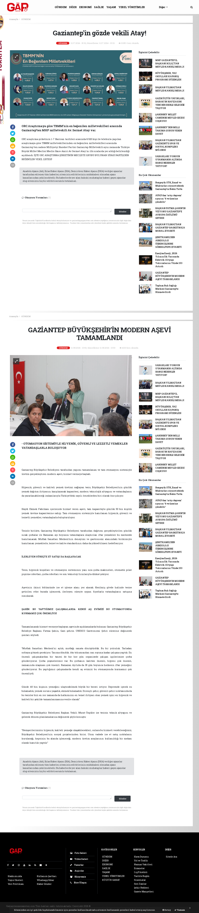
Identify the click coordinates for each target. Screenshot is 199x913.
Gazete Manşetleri (144, 891)
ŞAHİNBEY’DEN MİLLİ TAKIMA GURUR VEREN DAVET (168, 130)
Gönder (122, 211)
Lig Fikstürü (140, 872)
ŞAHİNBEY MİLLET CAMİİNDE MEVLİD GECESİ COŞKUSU (170, 117)
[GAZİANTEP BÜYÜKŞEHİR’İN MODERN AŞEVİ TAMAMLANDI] (71, 395)
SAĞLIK (99, 7)
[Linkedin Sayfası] (31, 865)
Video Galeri (81, 859)
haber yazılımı (99, 906)
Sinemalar (140, 879)
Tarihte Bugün (141, 876)
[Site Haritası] (42, 865)
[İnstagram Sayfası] (20, 865)
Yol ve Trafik (141, 860)
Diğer (162, 7)
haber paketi (115, 906)
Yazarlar (79, 864)
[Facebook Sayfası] (9, 865)
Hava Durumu (141, 856)
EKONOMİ (85, 7)
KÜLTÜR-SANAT (111, 879)
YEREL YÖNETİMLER (131, 7)
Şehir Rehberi (141, 887)
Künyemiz (80, 876)
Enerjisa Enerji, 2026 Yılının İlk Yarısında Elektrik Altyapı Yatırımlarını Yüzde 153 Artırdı (168, 260)
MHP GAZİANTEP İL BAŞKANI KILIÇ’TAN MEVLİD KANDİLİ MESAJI (169, 63)
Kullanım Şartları (47, 876)
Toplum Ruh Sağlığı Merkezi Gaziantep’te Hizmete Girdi (166, 289)
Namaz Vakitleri (143, 864)
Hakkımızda (15, 876)
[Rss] (36, 865)
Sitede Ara (171, 856)
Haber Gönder (44, 883)
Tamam (180, 910)
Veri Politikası (16, 883)
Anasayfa (14, 19)
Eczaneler (139, 868)
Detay (167, 910)
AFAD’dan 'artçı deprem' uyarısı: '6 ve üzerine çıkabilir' (168, 198)
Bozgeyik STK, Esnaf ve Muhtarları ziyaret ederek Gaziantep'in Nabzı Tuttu (169, 185)
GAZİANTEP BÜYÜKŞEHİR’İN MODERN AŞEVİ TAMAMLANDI (170, 276)
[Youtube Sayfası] (25, 865)
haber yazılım (144, 906)
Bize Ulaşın (80, 882)
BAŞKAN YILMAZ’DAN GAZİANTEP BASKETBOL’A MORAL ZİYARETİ (170, 227)
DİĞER (73, 7)
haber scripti (129, 906)
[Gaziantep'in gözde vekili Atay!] (71, 84)
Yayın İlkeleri (15, 880)
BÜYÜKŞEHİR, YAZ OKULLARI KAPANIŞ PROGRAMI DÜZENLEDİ (168, 76)
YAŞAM (111, 7)
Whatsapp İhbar (45, 880)
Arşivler (79, 870)
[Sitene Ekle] (47, 865)
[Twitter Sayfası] (14, 865)
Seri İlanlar (140, 883)
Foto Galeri (80, 852)
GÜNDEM (61, 7)
